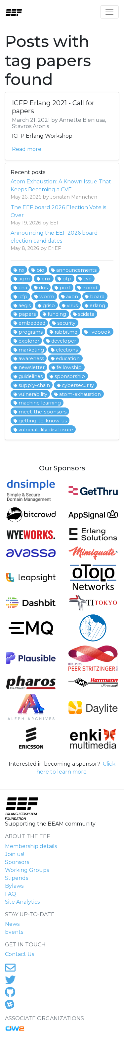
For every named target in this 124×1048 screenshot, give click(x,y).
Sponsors (17, 862)
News (12, 924)
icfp (23, 297)
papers (27, 314)
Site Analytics (22, 902)
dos (43, 288)
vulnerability (33, 394)
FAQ (10, 894)
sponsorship (70, 376)
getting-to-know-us (43, 421)
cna (23, 288)
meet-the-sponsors (42, 412)
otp (66, 279)
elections (67, 350)
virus (72, 306)
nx (21, 270)
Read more (26, 149)
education (68, 358)
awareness (31, 358)
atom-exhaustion (80, 394)
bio (40, 270)
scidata (86, 314)
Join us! (14, 854)
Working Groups (27, 870)
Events (14, 932)
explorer (29, 341)
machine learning (40, 403)
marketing (31, 350)
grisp (49, 306)
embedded (32, 323)
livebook (99, 332)
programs (31, 332)
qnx (46, 279)
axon (72, 297)
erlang (97, 306)
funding (57, 314)
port (65, 288)
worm (46, 297)
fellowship (69, 367)
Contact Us (19, 954)
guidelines (31, 376)
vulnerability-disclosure (46, 430)
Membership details (31, 846)
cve (87, 279)
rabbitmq (66, 332)
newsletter (32, 367)
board (97, 297)
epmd (89, 288)
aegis (25, 306)
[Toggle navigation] (109, 12)
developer (63, 341)
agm (24, 279)
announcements (76, 270)
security (66, 323)
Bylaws (14, 886)
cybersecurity (78, 385)
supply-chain (34, 385)
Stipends (16, 878)
